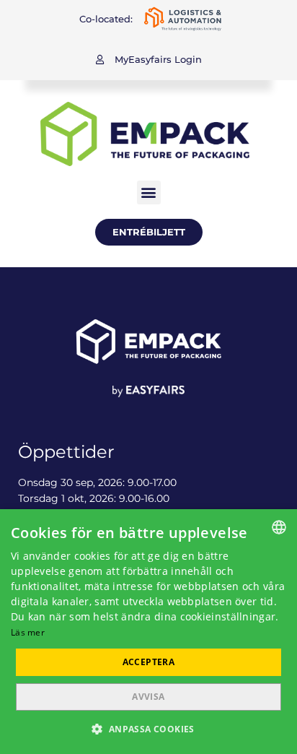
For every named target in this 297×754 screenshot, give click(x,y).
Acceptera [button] (149, 662)
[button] (149, 59)
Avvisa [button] (148, 696)
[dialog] (148, 631)
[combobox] (279, 527)
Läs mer (28, 632)
